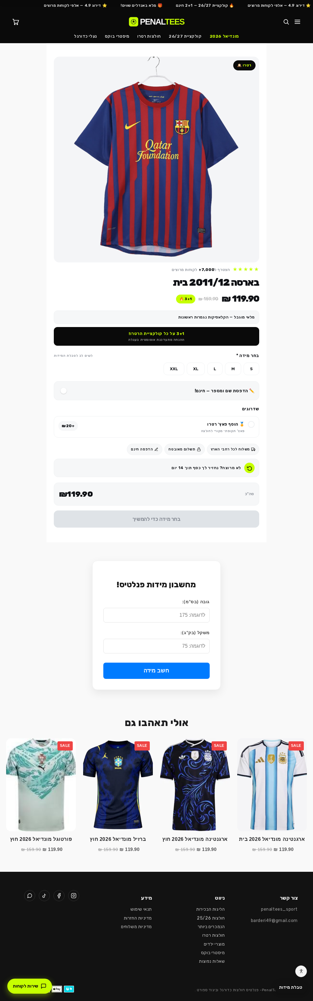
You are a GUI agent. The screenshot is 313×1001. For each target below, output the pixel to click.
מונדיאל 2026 (224, 36)
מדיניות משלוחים (136, 926)
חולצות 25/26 (211, 918)
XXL (174, 369)
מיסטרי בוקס (117, 36)
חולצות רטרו (149, 36)
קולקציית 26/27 (185, 36)
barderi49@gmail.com (274, 920)
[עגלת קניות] (15, 21)
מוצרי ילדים (214, 944)
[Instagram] (73, 895)
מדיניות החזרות (138, 918)
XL (195, 369)
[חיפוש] (286, 21)
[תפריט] (297, 21)
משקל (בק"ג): (195, 632)
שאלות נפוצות (212, 961)
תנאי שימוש (141, 909)
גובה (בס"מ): (196, 601)
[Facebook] (58, 895)
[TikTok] (44, 895)
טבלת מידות (290, 987)
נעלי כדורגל (85, 36)
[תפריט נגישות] (301, 971)
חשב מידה (156, 671)
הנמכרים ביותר (211, 926)
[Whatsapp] (29, 895)
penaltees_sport (279, 909)
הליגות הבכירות (210, 909)
